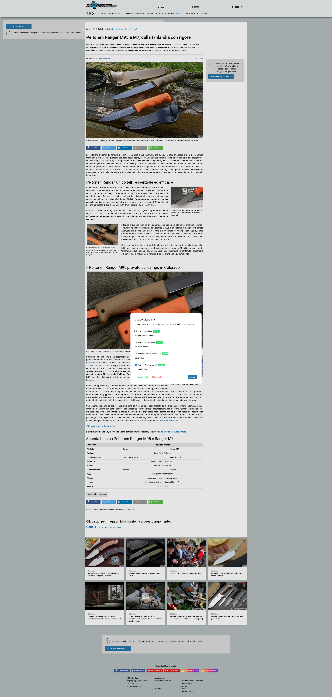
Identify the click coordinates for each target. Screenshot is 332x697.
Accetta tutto (142, 377)
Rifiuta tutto (157, 377)
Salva (192, 377)
